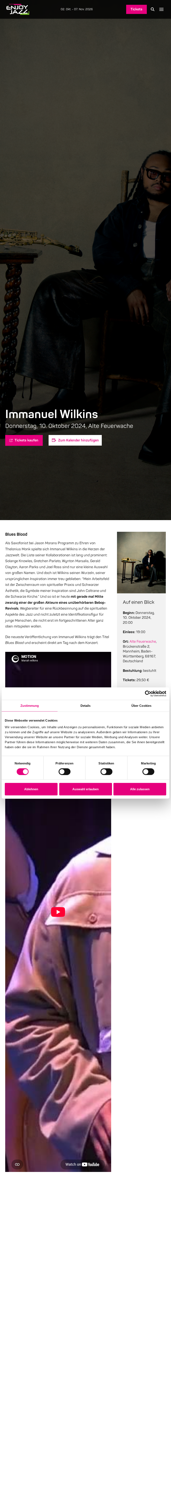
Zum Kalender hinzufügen (78, 440)
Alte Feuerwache (143, 641)
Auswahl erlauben (85, 789)
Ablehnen (31, 789)
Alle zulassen (140, 789)
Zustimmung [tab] (29, 705)
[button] (152, 9)
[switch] (64, 771)
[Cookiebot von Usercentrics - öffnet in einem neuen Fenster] (148, 694)
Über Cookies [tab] (141, 705)
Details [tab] (85, 705)
